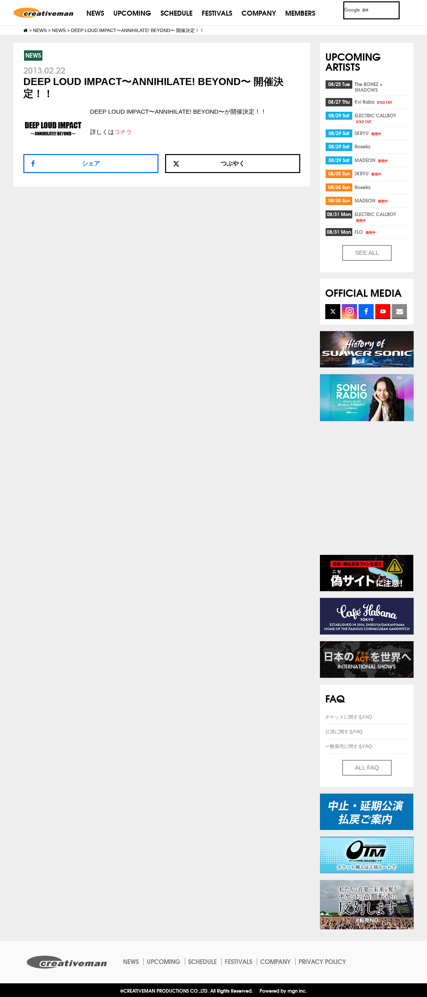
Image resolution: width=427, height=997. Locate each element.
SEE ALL (367, 252)
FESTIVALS (217, 12)
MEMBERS (300, 12)
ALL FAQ (367, 767)
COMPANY (259, 12)
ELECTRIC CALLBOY (375, 118)
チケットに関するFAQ (348, 717)
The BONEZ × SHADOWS (368, 86)
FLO (365, 231)
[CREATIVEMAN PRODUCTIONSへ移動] (25, 30)
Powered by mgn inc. (283, 990)
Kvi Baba (373, 101)
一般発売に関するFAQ (348, 746)
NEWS (95, 12)
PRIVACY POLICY (322, 961)
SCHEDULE (176, 12)
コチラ (123, 132)
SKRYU (368, 133)
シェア (91, 163)
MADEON (371, 160)
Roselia (362, 146)
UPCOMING (132, 12)
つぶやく (233, 163)
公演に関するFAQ (344, 731)
